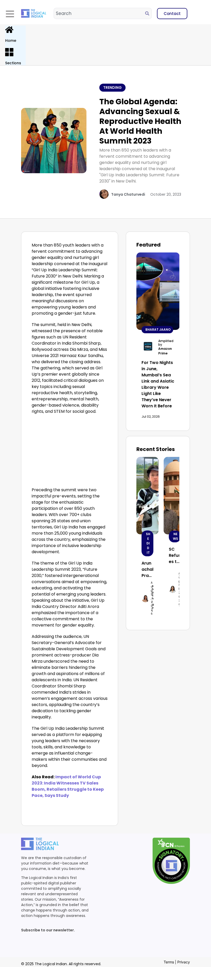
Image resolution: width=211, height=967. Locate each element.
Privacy (183, 962)
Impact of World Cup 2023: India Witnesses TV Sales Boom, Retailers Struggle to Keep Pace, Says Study (68, 786)
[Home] (9, 30)
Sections (13, 63)
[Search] (148, 13)
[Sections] (9, 52)
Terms (169, 962)
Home (10, 40)
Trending (112, 87)
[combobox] (99, 13)
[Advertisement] (70, 452)
